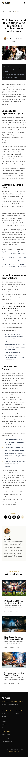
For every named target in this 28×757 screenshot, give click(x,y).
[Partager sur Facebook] (9, 517)
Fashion (4, 716)
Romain (9, 38)
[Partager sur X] (5, 517)
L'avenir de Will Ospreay (11, 77)
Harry (5, 611)
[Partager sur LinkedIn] (18, 517)
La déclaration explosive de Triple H (14, 69)
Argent (3, 713)
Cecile (5, 647)
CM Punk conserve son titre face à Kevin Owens (14, 674)
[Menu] (24, 2)
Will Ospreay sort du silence (12, 71)
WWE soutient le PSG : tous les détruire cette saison (14, 602)
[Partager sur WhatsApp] (14, 517)
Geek (3, 719)
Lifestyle (4, 724)
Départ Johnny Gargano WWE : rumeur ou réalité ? (13, 638)
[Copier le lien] (22, 517)
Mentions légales (6, 734)
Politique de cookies (7, 741)
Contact (17, 713)
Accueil (4, 11)
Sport (18, 11)
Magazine (11, 11)
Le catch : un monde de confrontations (14, 74)
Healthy (4, 721)
